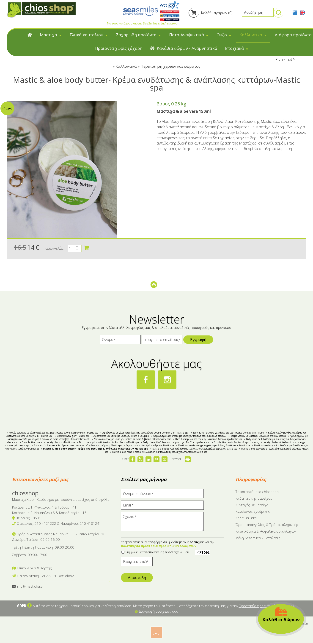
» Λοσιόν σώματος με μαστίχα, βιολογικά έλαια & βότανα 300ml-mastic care (131, 439)
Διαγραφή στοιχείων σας (158, 611)
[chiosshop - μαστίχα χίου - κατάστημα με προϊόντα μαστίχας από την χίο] (41, 9)
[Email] (162, 506)
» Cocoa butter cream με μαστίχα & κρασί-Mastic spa (47, 442)
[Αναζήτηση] (278, 14)
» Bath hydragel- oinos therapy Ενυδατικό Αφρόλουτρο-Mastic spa (207, 439)
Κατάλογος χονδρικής (253, 511)
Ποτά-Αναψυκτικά (187, 35)
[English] (302, 12)
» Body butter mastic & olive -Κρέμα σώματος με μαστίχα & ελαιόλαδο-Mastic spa (253, 442)
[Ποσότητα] (75, 249)
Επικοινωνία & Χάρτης (34, 568)
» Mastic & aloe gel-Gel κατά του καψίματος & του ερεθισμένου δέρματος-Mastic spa (193, 448)
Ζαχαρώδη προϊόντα (137, 35)
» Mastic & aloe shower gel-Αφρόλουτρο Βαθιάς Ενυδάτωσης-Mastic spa (213, 445)
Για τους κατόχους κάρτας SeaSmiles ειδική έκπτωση (143, 23)
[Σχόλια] (162, 523)
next (289, 59)
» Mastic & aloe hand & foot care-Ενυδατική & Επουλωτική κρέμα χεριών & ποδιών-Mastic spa (158, 451)
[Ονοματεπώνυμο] (162, 495)
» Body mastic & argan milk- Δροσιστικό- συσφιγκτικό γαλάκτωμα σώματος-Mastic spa (77, 445)
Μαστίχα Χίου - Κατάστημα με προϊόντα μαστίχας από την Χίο (61, 499)
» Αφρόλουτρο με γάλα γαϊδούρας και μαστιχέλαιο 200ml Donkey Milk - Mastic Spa (144, 432)
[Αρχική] (30, 36)
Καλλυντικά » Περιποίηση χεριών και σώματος (157, 66)
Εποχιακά (235, 48)
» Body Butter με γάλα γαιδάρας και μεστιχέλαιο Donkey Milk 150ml (227, 432)
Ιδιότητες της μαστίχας (254, 498)
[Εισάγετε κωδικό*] (137, 562)
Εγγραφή (198, 339)
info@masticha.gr (30, 586)
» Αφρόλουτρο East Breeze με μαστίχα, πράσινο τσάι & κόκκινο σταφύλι (188, 435)
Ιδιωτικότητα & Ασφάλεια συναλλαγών (266, 531)
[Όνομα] (120, 340)
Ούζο (222, 35)
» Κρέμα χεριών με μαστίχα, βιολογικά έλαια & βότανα (257, 435)
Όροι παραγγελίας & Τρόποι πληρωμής (267, 524)
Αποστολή (137, 577)
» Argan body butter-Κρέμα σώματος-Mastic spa (149, 445)
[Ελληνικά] (295, 12)
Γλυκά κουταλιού (87, 35)
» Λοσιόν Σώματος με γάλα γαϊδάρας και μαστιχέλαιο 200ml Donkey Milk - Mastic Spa (52, 432)
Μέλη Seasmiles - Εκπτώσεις (258, 538)
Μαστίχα (49, 35)
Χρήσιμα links (246, 518)
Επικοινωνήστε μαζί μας (40, 479)
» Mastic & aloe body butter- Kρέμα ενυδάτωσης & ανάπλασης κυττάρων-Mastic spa (94, 448)
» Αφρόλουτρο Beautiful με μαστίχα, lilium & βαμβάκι (120, 435)
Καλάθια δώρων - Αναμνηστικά (186, 48)
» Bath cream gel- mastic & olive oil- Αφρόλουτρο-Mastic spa (108, 442)
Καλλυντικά (251, 35)
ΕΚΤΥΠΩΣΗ (178, 459)
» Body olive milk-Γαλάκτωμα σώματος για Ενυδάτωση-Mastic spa (175, 442)
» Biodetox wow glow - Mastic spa (72, 435)
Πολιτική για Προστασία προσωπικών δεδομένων (158, 546)
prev (281, 59)
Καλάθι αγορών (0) (216, 12)
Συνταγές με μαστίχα (252, 505)
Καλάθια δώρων (281, 619)
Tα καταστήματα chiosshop (257, 491)
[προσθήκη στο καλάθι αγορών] (86, 248)
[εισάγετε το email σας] (162, 340)
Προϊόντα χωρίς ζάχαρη (119, 48)
